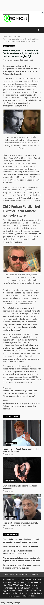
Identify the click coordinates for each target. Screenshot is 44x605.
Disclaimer (33, 574)
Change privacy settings (10, 602)
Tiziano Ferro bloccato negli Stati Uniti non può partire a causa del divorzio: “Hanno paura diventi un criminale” (20, 392)
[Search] (38, 30)
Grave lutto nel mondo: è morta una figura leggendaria (22, 470)
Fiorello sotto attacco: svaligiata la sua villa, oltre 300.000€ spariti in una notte (22, 507)
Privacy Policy (21, 574)
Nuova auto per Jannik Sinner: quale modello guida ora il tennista (22, 433)
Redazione (9, 574)
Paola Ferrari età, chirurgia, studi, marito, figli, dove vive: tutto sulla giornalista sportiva (22, 404)
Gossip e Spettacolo (9, 46)
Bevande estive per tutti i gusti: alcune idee (20, 546)
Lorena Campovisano (12, 60)
